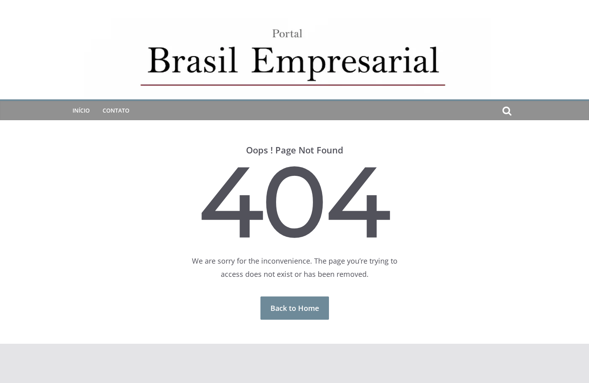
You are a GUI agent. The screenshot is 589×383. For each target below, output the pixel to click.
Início (81, 110)
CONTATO (116, 110)
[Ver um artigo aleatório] (519, 110)
